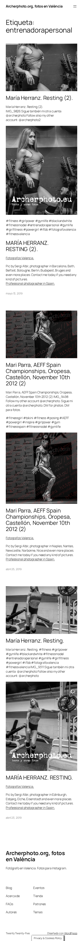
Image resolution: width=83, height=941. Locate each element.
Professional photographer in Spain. (30, 283)
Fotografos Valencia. (20, 258)
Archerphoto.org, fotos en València (34, 6)
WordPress (70, 933)
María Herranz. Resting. (35, 641)
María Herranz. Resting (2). (39, 98)
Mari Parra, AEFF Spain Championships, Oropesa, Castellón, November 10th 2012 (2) (38, 374)
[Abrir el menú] (75, 6)
